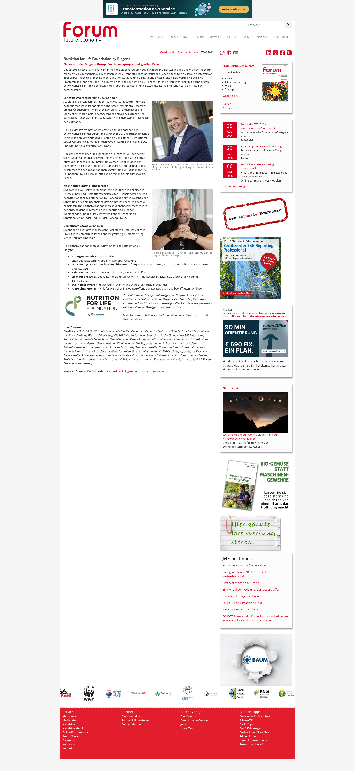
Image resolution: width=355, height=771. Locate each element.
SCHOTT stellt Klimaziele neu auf (242, 603)
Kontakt (67, 748)
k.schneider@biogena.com (123, 371)
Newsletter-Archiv (73, 728)
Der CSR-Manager (250, 728)
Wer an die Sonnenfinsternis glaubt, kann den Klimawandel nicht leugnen (250, 437)
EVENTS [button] (247, 37)
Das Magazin (188, 716)
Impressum (69, 744)
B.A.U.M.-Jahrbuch (251, 724)
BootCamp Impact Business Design (262, 146)
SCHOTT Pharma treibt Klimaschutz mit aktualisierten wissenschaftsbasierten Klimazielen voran (255, 618)
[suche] (288, 25)
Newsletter (69, 724)
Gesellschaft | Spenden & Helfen (179, 52)
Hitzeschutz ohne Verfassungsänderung (247, 565)
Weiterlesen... (231, 96)
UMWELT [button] (215, 37)
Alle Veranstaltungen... (236, 186)
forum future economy (254, 740)
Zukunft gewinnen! (251, 744)
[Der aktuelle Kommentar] (256, 214)
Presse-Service (71, 736)
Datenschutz (70, 740)
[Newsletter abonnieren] (235, 52)
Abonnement (70, 716)
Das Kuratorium (131, 716)
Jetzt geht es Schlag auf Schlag (241, 583)
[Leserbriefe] (222, 52)
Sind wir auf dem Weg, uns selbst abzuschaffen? (252, 589)
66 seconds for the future (255, 716)
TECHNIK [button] (199, 37)
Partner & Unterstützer (136, 720)
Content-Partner (132, 724)
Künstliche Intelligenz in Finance (242, 596)
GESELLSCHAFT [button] (180, 37)
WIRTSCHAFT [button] (158, 37)
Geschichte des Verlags (194, 720)
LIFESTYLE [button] (232, 37)
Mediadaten (69, 720)
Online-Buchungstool (75, 732)
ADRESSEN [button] (263, 37)
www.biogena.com (153, 371)
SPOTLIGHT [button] (281, 37)
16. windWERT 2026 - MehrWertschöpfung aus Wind (259, 126)
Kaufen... (228, 104)
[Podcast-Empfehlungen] (228, 52)
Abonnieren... (231, 108)
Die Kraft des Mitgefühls (254, 732)
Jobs (183, 724)
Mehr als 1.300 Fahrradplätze (240, 609)
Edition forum (248, 736)
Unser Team (188, 728)
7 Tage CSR (246, 720)
